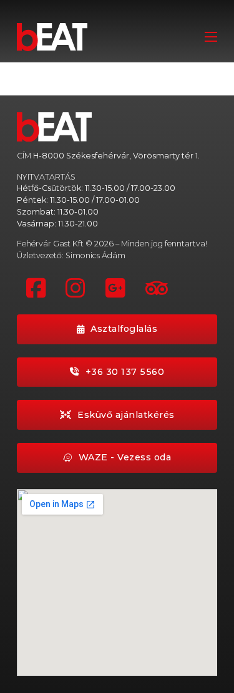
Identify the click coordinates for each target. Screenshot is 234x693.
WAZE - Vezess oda (125, 457)
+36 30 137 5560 (125, 371)
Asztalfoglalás (123, 328)
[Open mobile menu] (211, 37)
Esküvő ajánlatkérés (126, 414)
